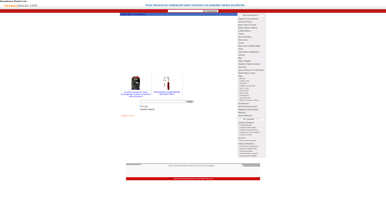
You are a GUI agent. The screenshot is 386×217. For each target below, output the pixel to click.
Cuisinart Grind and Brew (248, 130)
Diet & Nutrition (244, 37)
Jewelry (241, 55)
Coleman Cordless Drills (248, 148)
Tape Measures (245, 98)
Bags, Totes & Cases (247, 25)
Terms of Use (200, 166)
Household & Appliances (248, 52)
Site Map (178, 166)
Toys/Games (243, 103)
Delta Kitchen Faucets (247, 106)
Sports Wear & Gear (246, 73)
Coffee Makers (244, 31)
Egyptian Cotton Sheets (248, 109)
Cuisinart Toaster (245, 135)
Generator (243, 83)
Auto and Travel (245, 22)
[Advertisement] (156, 35)
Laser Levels (244, 88)
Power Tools (243, 93)
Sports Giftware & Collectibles (251, 70)
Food (240, 49)
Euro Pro (242, 138)
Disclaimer (211, 166)
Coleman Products (246, 144)
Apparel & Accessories (248, 19)
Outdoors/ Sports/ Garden (249, 64)
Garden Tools (244, 81)
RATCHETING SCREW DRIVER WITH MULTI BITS (167, 93)
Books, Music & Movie (247, 28)
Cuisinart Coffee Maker (247, 127)
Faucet (241, 43)
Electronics (243, 40)
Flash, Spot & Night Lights (249, 46)
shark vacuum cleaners (248, 140)
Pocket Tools (244, 90)
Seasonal (242, 67)
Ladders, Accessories (247, 86)
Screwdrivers (244, 95)
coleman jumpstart (246, 151)
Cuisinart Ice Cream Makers (249, 132)
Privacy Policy (188, 166)
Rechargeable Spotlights (248, 156)
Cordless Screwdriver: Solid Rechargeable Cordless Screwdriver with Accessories (136, 94)
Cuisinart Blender (245, 125)
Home (123, 14)
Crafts (241, 34)
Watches (242, 113)
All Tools (242, 78)
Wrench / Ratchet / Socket (249, 100)
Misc (240, 58)
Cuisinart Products (246, 123)
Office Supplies (244, 61)
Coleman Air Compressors (249, 146)
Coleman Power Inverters (248, 153)
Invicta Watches (245, 116)
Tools (129, 14)
